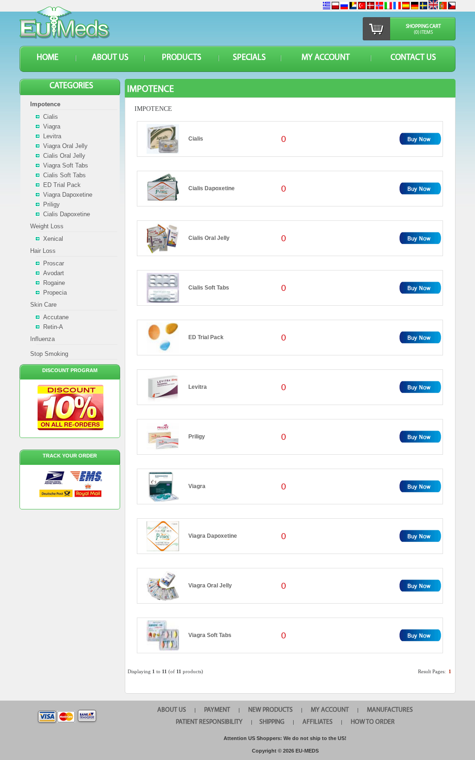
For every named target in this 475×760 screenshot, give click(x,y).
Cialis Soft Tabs (208, 287)
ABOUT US (110, 58)
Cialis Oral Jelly (209, 238)
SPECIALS (249, 58)
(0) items (423, 32)
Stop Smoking (49, 353)
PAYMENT (217, 710)
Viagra (196, 486)
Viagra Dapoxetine (212, 536)
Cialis (195, 138)
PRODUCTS (181, 58)
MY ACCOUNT (326, 58)
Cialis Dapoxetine (211, 188)
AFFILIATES (317, 722)
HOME (47, 58)
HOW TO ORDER (373, 722)
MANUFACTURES (390, 710)
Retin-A (53, 326)
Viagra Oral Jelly (210, 585)
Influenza (42, 338)
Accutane (56, 317)
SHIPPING (271, 722)
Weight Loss (47, 226)
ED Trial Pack (206, 337)
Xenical (53, 238)
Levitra (197, 387)
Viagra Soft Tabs (209, 635)
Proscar (53, 263)
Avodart (53, 273)
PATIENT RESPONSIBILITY (209, 722)
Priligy (196, 436)
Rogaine (54, 282)
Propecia (55, 292)
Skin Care (43, 304)
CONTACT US (413, 58)
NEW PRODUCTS (270, 710)
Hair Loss (43, 250)
